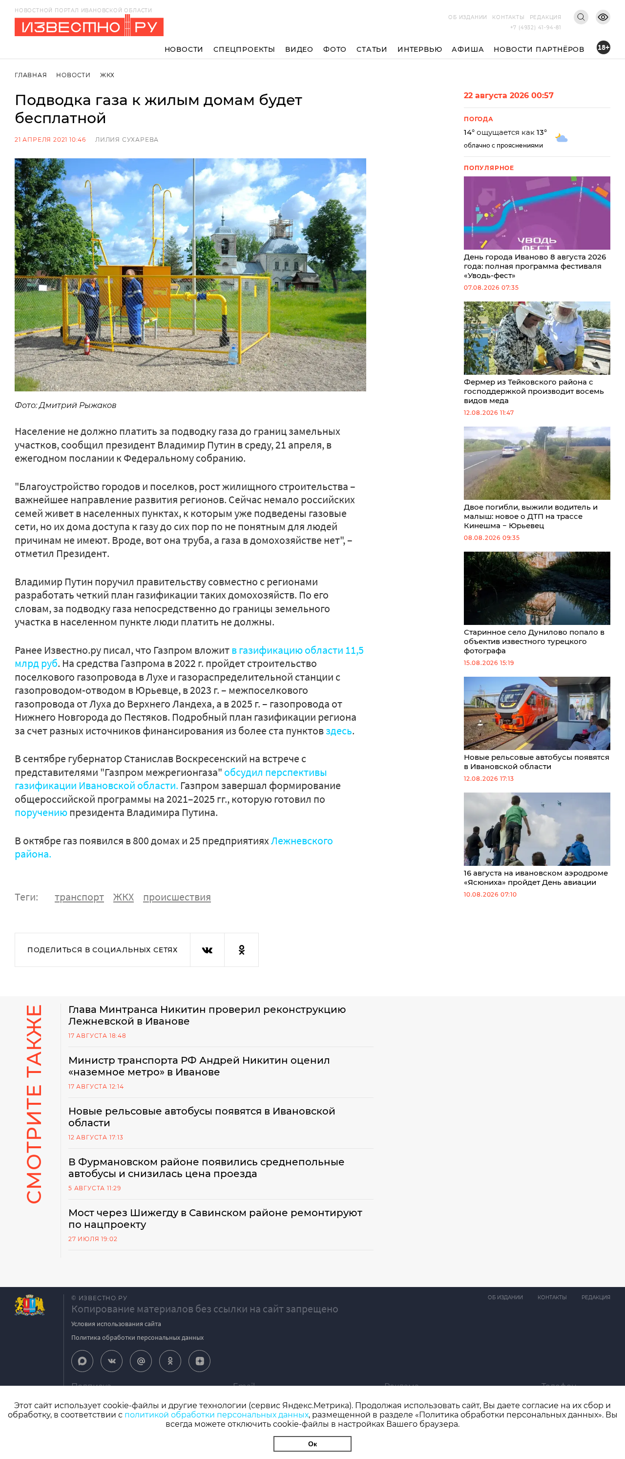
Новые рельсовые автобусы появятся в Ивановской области (536, 761)
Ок (312, 1444)
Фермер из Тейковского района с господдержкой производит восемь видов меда (534, 391)
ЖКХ (107, 75)
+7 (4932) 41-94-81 (536, 27)
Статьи (372, 49)
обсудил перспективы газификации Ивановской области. (171, 779)
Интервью (419, 49)
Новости (184, 49)
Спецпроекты (244, 49)
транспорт (79, 896)
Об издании (467, 17)
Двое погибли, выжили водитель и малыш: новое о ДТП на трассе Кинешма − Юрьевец (531, 516)
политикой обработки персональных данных (217, 1414)
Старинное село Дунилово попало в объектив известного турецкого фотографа (534, 641)
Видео (299, 49)
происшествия (177, 896)
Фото (335, 49)
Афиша (468, 49)
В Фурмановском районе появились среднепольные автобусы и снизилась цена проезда (206, 1168)
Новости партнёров (539, 49)
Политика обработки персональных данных (137, 1337)
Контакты (508, 17)
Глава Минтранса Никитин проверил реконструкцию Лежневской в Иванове (207, 1015)
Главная (31, 75)
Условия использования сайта (116, 1323)
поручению (41, 812)
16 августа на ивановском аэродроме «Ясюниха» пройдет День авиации (536, 877)
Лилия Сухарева (127, 139)
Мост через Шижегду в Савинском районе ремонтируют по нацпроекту (215, 1218)
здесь (339, 730)
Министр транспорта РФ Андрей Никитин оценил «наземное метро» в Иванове (199, 1066)
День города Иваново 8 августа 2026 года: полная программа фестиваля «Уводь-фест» (535, 266)
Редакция (546, 17)
